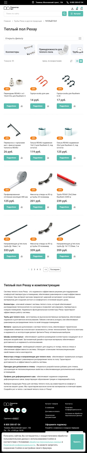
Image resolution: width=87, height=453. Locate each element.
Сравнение (77, 7)
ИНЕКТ (16, 418)
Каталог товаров (51, 404)
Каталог (77, 14)
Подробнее (11, 106)
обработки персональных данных (45, 442)
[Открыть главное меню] (5, 2)
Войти (72, 9)
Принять (77, 442)
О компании (49, 407)
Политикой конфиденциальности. (20, 445)
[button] (79, 49)
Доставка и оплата (52, 411)
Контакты (69, 404)
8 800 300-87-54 (76, 2)
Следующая (45, 269)
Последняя (54, 269)
